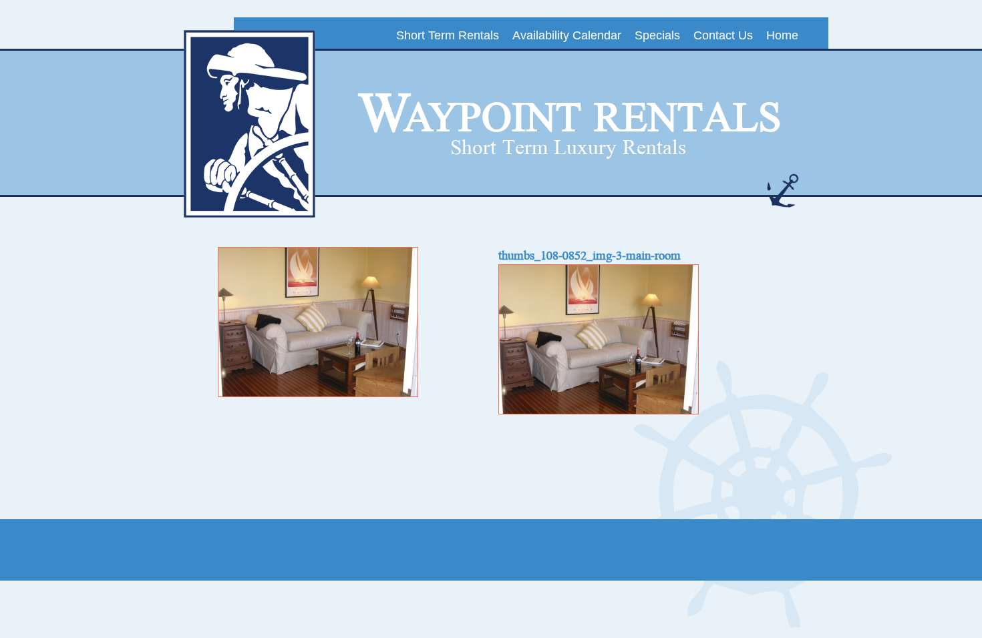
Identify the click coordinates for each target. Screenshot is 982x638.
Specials (657, 35)
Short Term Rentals (447, 35)
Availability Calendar (566, 35)
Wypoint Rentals (570, 114)
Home (782, 35)
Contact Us (723, 35)
